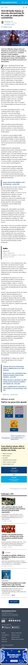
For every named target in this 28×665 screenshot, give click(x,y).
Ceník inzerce (4, 641)
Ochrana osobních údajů (16, 632)
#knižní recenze (14, 394)
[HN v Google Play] (6, 627)
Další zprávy (14, 601)
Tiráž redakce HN (5, 635)
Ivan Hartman (7, 21)
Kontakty (3, 632)
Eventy (3, 647)
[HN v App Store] (15, 627)
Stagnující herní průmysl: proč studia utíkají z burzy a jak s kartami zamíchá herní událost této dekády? (14, 584)
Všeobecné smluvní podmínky (17, 639)
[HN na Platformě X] (9, 620)
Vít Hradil (7, 552)
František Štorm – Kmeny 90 (20, 44)
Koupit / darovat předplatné (7, 645)
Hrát (9, 416)
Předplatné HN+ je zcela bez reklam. (20, 488)
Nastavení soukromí (15, 637)
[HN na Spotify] (17, 620)
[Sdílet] (23, 7)
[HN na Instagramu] (13, 620)
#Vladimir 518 (5, 394)
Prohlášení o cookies (15, 635)
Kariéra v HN (4, 639)
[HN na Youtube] (19, 620)
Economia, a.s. (10, 613)
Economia (4, 637)
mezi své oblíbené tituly (16, 437)
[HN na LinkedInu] (15, 620)
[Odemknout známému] (26, 7)
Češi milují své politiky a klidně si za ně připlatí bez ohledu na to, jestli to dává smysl (13, 557)
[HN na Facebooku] (11, 620)
